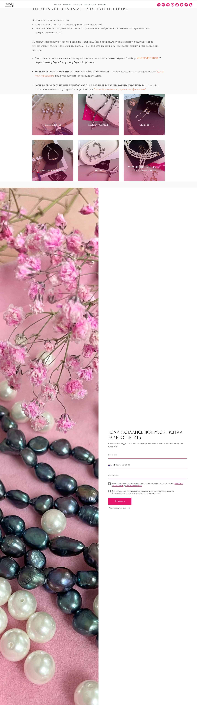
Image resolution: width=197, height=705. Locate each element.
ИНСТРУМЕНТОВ (147, 58)
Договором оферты (133, 485)
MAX (128, 508)
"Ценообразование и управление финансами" (119, 89)
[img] (190, 5)
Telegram (113, 508)
